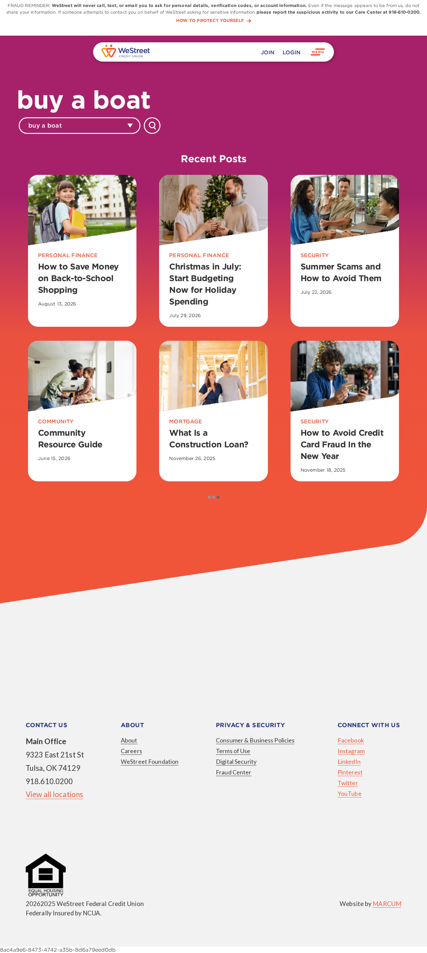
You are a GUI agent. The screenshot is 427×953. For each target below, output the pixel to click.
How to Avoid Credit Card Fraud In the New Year (342, 444)
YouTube (350, 793)
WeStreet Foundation (149, 761)
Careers (131, 750)
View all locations (54, 794)
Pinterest (350, 772)
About (129, 740)
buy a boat (45, 125)
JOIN (268, 52)
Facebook (351, 740)
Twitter (348, 782)
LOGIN (292, 52)
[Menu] (318, 52)
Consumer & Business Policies (255, 740)
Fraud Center (233, 772)
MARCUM (387, 903)
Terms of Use (233, 750)
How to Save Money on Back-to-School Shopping (78, 278)
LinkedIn (349, 761)
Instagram (351, 750)
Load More (213, 497)
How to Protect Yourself (210, 20)
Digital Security (236, 761)
